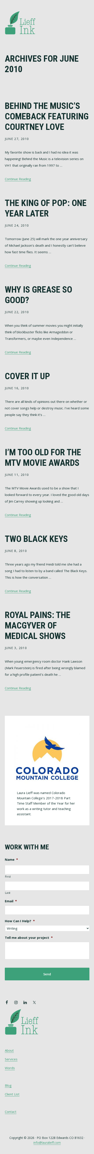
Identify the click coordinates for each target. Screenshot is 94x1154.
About (9, 1050)
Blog (8, 1085)
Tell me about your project (29, 938)
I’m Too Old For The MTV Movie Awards (43, 457)
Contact (10, 1111)
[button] (86, 16)
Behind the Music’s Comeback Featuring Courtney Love (47, 116)
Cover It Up (27, 376)
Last (8, 893)
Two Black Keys (36, 539)
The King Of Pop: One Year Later (46, 208)
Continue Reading (18, 179)
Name (11, 859)
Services (11, 1059)
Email (11, 901)
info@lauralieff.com (47, 1142)
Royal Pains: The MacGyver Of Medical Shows (37, 625)
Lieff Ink (27, 22)
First (8, 876)
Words (10, 1068)
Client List (12, 1094)
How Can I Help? (20, 921)
